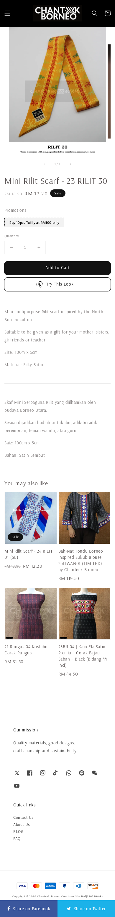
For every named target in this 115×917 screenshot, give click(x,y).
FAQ (17, 838)
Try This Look (60, 284)
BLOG (18, 831)
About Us (21, 824)
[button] (7, 13)
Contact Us (23, 817)
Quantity (11, 236)
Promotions (15, 210)
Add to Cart (57, 267)
